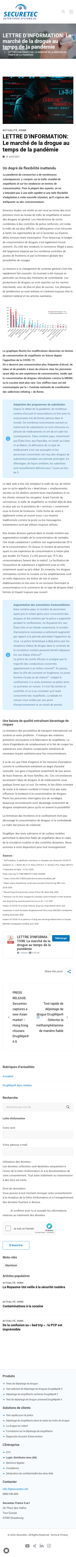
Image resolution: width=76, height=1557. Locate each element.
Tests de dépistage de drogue (22, 1383)
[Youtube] (27, 1546)
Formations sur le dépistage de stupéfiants (29, 1431)
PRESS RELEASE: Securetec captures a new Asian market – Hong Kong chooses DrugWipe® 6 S (21, 1017)
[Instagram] (49, 1546)
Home (6, 49)
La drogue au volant (17, 1425)
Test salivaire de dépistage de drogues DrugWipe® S (34, 1388)
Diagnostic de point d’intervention (24, 1436)
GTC (8, 1452)
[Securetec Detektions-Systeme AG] (20, 11)
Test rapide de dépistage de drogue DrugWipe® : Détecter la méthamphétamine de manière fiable (49, 1017)
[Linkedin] (41, 1546)
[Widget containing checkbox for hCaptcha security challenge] (29, 1228)
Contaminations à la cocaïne (23, 1306)
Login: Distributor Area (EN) (21, 1457)
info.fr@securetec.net (15, 1489)
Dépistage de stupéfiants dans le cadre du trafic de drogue (37, 1420)
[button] (6, 1550)
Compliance (12, 1468)
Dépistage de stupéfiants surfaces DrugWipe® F (32, 1394)
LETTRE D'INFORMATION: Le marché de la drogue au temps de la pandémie (34, 943)
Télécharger (61, 938)
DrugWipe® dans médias (17, 1085)
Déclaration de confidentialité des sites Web (29, 1473)
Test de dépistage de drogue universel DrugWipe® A (34, 1399)
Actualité (21, 49)
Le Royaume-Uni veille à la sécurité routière (34, 1287)
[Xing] (35, 1546)
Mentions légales (15, 1462)
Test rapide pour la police (19, 1415)
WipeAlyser (11, 1265)
